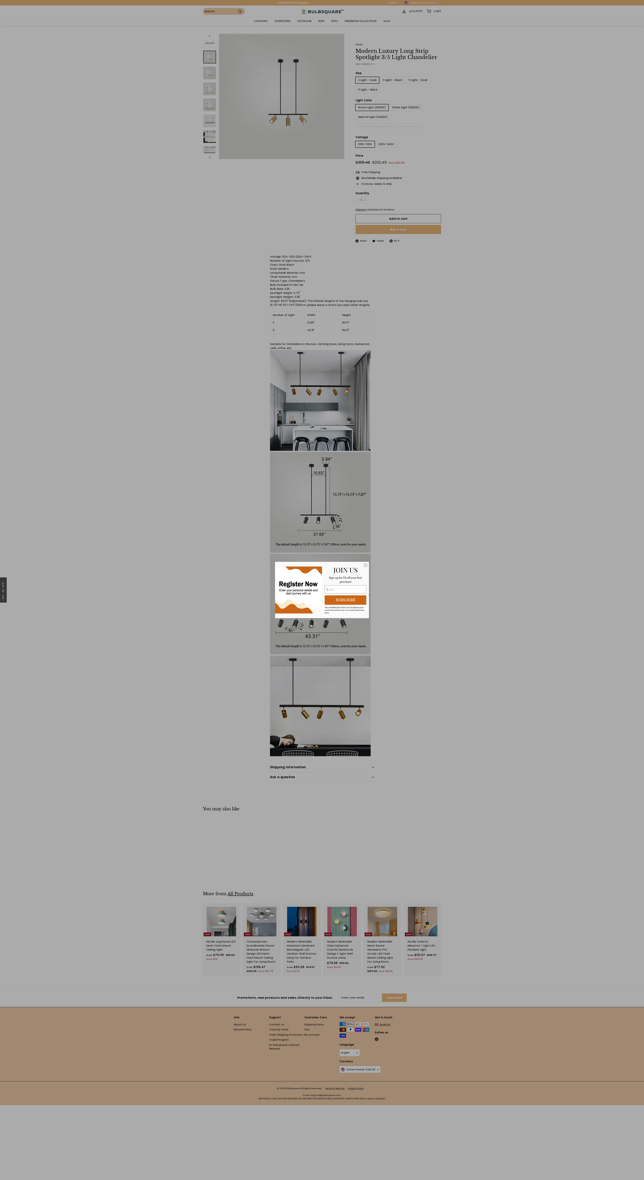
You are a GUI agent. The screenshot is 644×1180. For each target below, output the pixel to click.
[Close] (366, 565)
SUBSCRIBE (345, 600)
